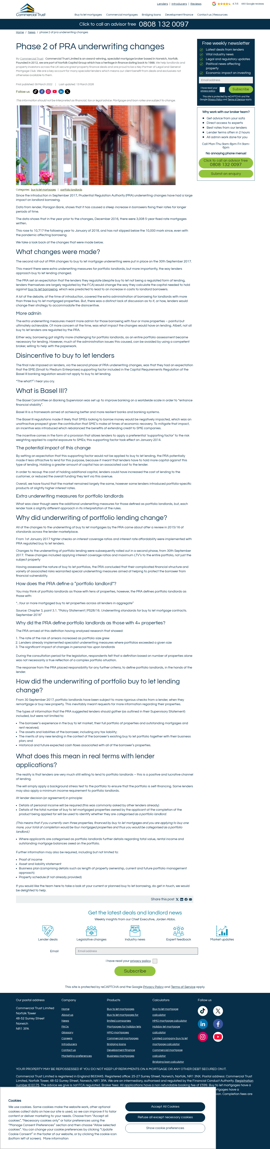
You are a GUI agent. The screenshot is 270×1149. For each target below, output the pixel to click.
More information (56, 1138)
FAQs (65, 1026)
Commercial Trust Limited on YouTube (54, 92)
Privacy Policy (215, 99)
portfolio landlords (71, 189)
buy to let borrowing (42, 289)
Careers (67, 1038)
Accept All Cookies (165, 1106)
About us (67, 1014)
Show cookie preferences (165, 1128)
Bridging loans (151, 14)
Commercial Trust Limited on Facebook (42, 92)
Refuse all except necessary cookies (165, 1117)
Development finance (179, 14)
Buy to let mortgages (88, 14)
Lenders (162, 3)
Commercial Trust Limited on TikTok (35, 92)
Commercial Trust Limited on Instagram (48, 92)
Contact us (69, 1050)
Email (54, 951)
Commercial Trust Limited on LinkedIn (61, 92)
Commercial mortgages (122, 14)
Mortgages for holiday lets (124, 1026)
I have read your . (128, 961)
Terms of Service (236, 99)
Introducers (179, 3)
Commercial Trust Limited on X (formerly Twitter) (67, 92)
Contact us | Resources (212, 14)
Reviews (195, 3)
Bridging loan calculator (168, 1061)
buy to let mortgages (43, 189)
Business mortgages (120, 1055)
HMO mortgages (118, 1032)
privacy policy (208, 91)
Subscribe (241, 89)
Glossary (67, 1032)
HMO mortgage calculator (169, 1020)
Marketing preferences (77, 1055)
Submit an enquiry (226, 174)
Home (65, 1009)
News (65, 1020)
